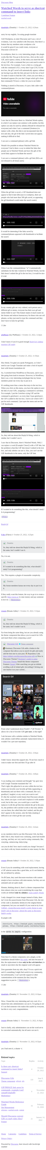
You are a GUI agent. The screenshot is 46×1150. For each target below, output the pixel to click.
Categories (12, 1134)
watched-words (6, 18)
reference (4, 1110)
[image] (13, 664)
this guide (24, 960)
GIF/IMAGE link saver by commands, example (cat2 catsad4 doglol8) (12, 1090)
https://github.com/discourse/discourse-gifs (19, 656)
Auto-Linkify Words (36, 893)
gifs (23, 1081)
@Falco (4, 517)
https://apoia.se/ (13, 597)
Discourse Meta (7, 2)
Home (3, 1134)
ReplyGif (4, 524)
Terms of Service (35, 1134)
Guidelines (23, 1134)
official (18, 1081)
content (21, 1110)
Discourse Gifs (12, 644)
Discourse (14, 1144)
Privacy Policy (6, 1138)
